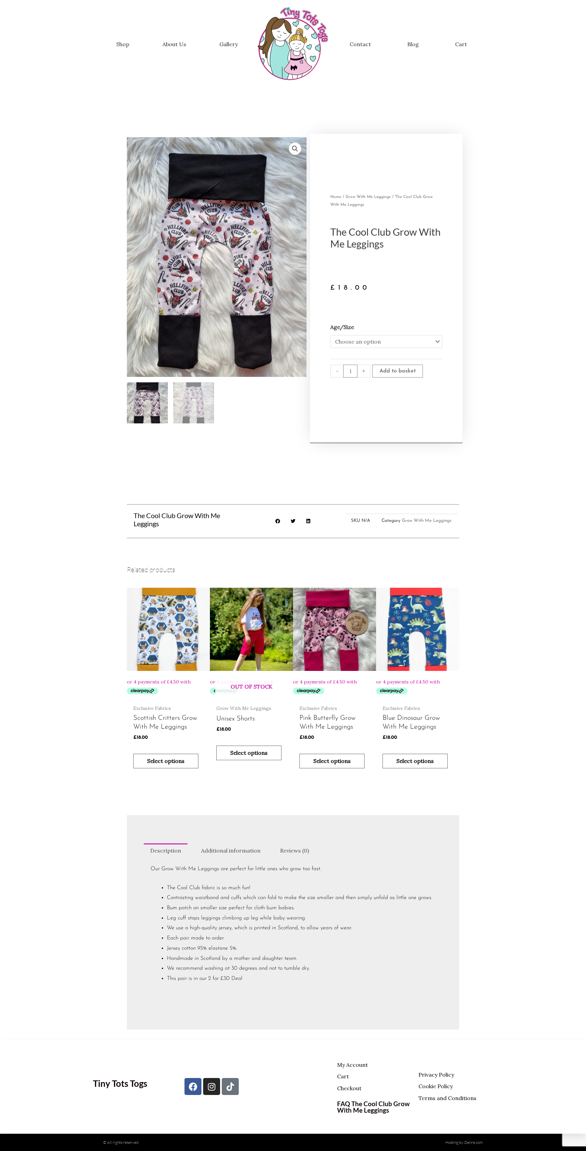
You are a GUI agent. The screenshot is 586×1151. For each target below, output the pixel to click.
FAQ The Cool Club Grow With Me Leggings (373, 1107)
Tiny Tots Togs (120, 1083)
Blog (413, 44)
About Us (174, 44)
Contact (360, 44)
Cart (461, 44)
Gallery (228, 44)
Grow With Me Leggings (368, 197)
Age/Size (342, 327)
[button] (295, 149)
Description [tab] (165, 850)
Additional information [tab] (230, 850)
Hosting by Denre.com (464, 1142)
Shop (122, 44)
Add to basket (397, 371)
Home (335, 197)
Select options (165, 760)
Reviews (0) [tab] (294, 850)
